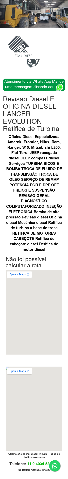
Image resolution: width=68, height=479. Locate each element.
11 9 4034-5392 (40, 463)
